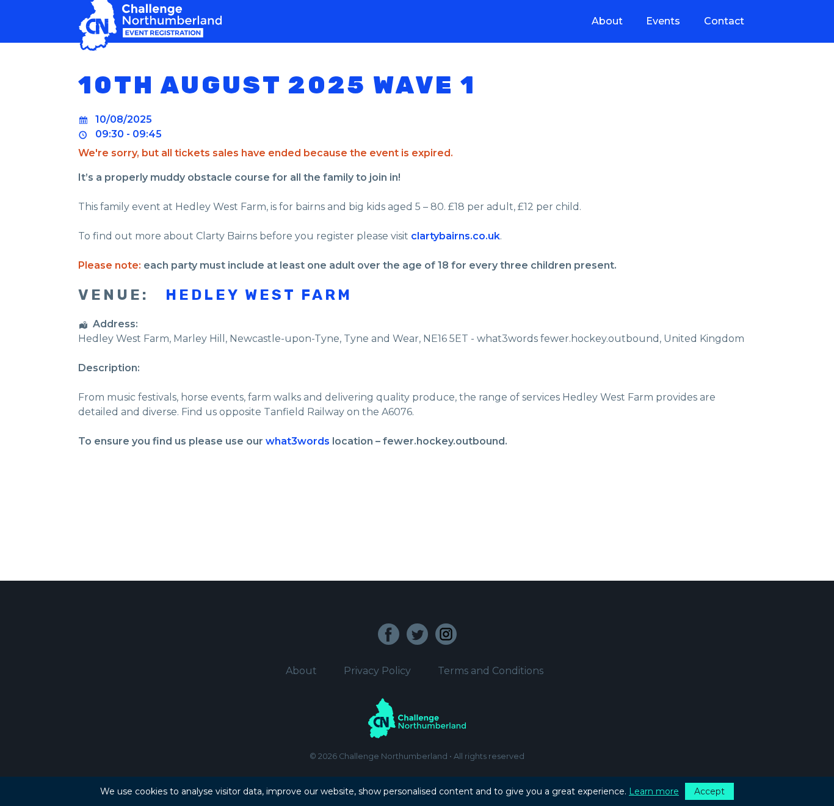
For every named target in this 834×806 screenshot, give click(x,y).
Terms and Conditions (490, 671)
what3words (298, 441)
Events (663, 21)
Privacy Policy (377, 671)
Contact (724, 21)
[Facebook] (388, 634)
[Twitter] (417, 634)
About (607, 21)
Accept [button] (709, 791)
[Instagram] (446, 634)
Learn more (654, 791)
